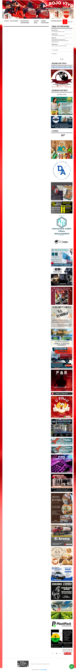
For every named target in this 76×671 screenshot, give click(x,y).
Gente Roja (36, 21)
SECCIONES (14, 21)
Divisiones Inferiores (24, 21)
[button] (69, 21)
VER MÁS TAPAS (61, 94)
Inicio (6, 21)
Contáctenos (56, 21)
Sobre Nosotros (45, 21)
